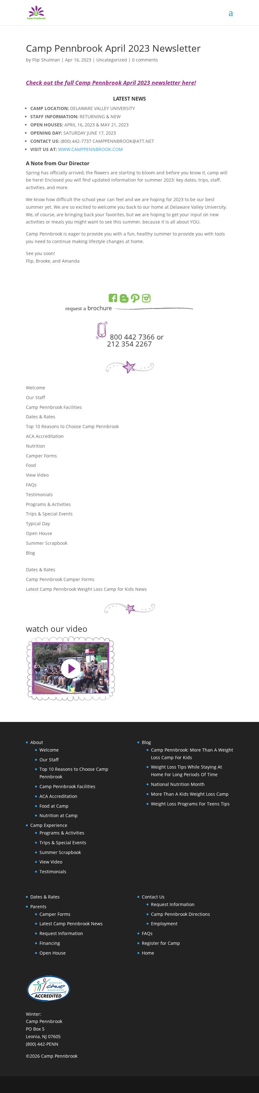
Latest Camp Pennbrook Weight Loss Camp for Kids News (86, 589)
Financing (49, 943)
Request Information (61, 933)
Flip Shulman (46, 60)
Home (148, 953)
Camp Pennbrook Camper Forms (60, 579)
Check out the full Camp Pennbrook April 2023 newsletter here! (111, 82)
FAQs (31, 485)
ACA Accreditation (45, 436)
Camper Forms (41, 456)
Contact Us (153, 897)
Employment (164, 924)
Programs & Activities (48, 504)
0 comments (145, 60)
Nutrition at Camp (58, 815)
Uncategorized (111, 60)
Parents (38, 907)
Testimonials (39, 494)
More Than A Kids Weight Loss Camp (190, 794)
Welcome (35, 388)
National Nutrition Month (178, 784)
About (36, 742)
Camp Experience (48, 825)
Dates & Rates (40, 417)
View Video (37, 475)
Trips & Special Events (49, 514)
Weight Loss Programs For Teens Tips (190, 804)
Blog (30, 553)
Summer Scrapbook (46, 543)
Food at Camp (54, 806)
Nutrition (35, 446)
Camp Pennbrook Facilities (54, 407)
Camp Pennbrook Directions (180, 914)
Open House (39, 533)
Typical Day (38, 523)
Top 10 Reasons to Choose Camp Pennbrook (72, 426)
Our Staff (35, 397)
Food (31, 465)
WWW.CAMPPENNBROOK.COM (90, 149)
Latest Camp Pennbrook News (71, 924)
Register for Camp (161, 943)
